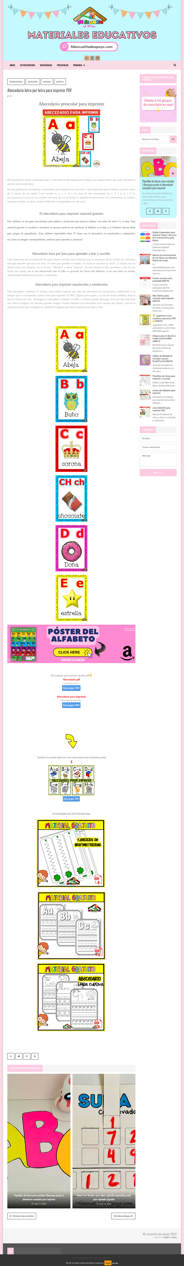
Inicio (12, 65)
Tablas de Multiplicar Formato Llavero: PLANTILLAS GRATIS (163, 359)
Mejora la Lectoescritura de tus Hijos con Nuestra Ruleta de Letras (165, 258)
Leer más (115, 1263)
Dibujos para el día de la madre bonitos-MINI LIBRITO (164, 339)
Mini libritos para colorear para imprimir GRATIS (163, 298)
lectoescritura (16, 81)
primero (60, 81)
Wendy (167, 1237)
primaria (47, 81)
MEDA (174, 1237)
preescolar (33, 81)
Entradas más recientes (23, 1216)
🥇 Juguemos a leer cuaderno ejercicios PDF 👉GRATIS (164, 318)
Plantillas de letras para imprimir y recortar (164, 377)
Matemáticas (46, 65)
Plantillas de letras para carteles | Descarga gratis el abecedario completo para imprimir (158, 184)
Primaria (77, 65)
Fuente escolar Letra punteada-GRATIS (162, 279)
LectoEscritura (27, 65)
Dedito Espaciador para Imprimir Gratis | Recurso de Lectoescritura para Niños (165, 236)
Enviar (160, 472)
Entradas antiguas (122, 1216)
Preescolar (62, 65)
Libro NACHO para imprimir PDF (161, 409)
